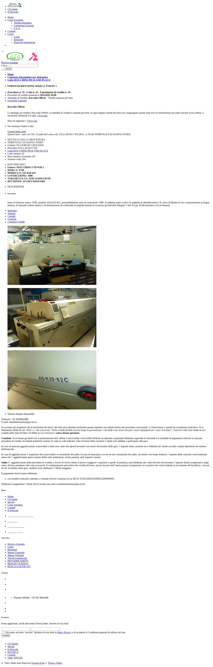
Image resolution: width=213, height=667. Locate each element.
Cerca (8, 69)
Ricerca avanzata (9, 62)
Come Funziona (15, 20)
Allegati (11, 213)
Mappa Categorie (15, 552)
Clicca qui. (42, 115)
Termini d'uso (38, 663)
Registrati (18, 39)
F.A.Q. (17, 28)
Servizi (10, 502)
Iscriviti (5, 635)
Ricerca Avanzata (16, 544)
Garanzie (11, 219)
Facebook (12, 100)
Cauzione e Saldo (16, 221)
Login (10, 34)
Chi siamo (12, 499)
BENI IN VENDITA (18, 563)
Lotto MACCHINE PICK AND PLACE (27, 150)
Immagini (12, 210)
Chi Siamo (12, 643)
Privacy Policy (55, 663)
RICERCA (13, 652)
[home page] (28, 59)
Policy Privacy (64, 632)
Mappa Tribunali (15, 555)
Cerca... (5, 65)
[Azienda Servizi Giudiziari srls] (14, 6)
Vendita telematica (23, 22)
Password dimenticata (24, 42)
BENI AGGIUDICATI (18, 566)
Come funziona (15, 505)
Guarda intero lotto (16, 131)
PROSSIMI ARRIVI (17, 561)
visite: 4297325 (15, 657)
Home (10, 17)
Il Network (12, 510)
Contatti (11, 31)
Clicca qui (32, 121)
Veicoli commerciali (17, 558)
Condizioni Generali (24, 25)
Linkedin (22, 100)
